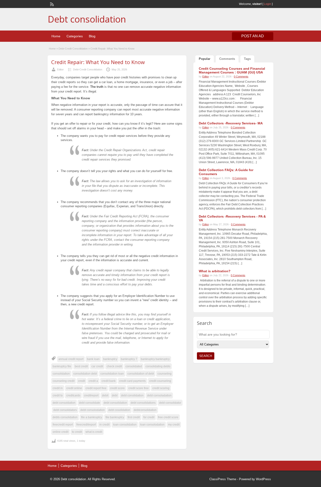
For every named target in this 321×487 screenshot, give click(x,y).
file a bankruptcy (91, 417)
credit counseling (160, 381)
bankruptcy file (62, 366)
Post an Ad (252, 36)
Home (55, 36)
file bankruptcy (115, 417)
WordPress (263, 479)
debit (105, 395)
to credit (77, 431)
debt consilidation (132, 395)
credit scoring (160, 388)
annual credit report (71, 359)
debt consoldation (64, 402)
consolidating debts (157, 366)
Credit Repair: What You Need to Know (98, 61)
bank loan (93, 359)
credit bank (109, 381)
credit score (117, 388)
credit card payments (132, 381)
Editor (60, 69)
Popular (204, 59)
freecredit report (63, 424)
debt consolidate (89, 402)
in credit (104, 424)
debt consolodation (92, 410)
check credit (114, 366)
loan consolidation (125, 424)
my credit (174, 424)
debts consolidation (65, 417)
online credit (60, 431)
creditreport (91, 395)
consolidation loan (112, 373)
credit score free (138, 388)
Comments (227, 59)
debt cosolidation (119, 410)
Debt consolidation (87, 19)
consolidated (133, 366)
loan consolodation (152, 424)
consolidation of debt (140, 373)
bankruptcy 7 (129, 359)
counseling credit (63, 381)
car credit (97, 366)
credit (81, 381)
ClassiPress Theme (222, 479)
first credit (134, 417)
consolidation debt (85, 373)
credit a (93, 381)
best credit (81, 366)
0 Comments (241, 76)
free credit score (168, 417)
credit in (58, 388)
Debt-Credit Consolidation (73, 48)
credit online (74, 388)
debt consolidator (170, 402)
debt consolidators (65, 410)
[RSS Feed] (51, 4)
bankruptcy (110, 359)
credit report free (96, 388)
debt (114, 395)
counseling (164, 373)
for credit (148, 417)
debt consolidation (115, 402)
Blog (92, 36)
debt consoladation (159, 395)
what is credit (94, 431)
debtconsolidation (145, 410)
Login (267, 4)
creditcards (73, 395)
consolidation (61, 373)
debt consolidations (143, 402)
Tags (247, 59)
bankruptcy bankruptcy (155, 359)
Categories (75, 36)
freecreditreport (86, 424)
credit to (58, 395)
